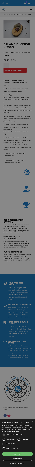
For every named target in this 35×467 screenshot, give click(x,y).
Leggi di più (15, 431)
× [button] (33, 421)
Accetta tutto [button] (17, 454)
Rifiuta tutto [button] (17, 459)
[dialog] (17, 443)
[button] (17, 463)
